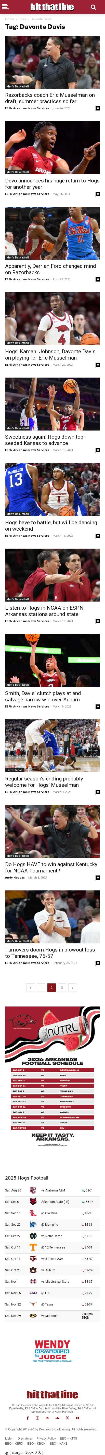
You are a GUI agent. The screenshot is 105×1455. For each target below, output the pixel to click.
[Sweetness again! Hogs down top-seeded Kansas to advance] (52, 404)
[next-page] (72, 987)
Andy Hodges (15, 877)
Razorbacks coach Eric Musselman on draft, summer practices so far (50, 98)
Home (9, 19)
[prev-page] (30, 987)
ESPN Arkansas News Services (27, 108)
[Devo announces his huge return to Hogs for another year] (52, 147)
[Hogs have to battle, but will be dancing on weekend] (52, 489)
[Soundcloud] (57, 1418)
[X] (67, 1418)
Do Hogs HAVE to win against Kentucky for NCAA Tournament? (51, 867)
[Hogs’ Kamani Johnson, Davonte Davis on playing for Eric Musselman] (52, 318)
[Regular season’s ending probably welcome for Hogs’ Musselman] (52, 745)
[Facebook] (27, 1418)
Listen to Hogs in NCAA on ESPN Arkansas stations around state (44, 611)
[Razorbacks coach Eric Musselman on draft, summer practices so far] (52, 62)
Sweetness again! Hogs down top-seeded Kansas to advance (45, 440)
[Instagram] (38, 1418)
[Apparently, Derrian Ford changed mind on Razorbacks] (52, 233)
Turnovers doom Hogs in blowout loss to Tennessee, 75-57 (50, 953)
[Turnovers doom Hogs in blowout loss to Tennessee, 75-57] (52, 916)
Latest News (14, 770)
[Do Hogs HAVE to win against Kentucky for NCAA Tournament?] (52, 831)
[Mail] (47, 1418)
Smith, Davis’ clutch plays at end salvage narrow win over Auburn (43, 696)
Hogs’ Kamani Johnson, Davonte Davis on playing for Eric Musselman (50, 354)
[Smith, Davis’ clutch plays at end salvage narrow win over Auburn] (52, 660)
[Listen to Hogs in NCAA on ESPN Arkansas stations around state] (52, 575)
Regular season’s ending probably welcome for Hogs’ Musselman (44, 782)
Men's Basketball (18, 86)
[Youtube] (77, 1418)
